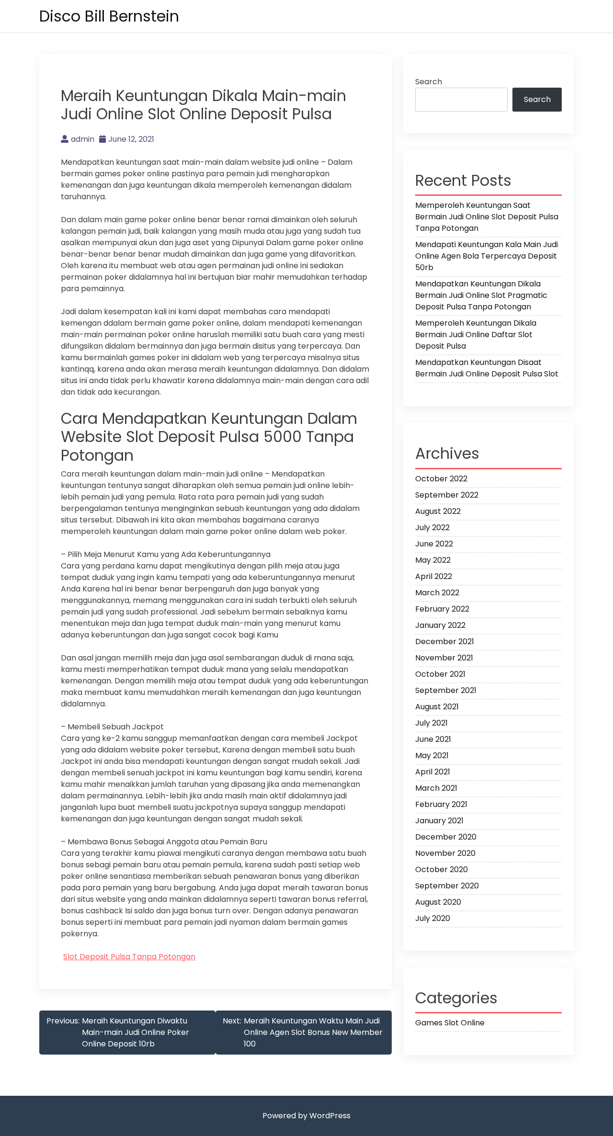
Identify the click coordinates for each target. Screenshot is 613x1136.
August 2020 (438, 902)
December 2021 (444, 641)
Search (428, 81)
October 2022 (441, 478)
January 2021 (439, 820)
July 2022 (432, 527)
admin (82, 139)
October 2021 (440, 674)
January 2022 (440, 625)
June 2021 (433, 739)
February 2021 (441, 804)
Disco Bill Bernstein (109, 16)
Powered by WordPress (306, 1115)
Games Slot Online (450, 1022)
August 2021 (437, 706)
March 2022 (437, 592)
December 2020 (446, 836)
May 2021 (432, 755)
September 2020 (447, 885)
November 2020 (445, 853)
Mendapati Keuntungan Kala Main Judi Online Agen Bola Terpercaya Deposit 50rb (486, 256)
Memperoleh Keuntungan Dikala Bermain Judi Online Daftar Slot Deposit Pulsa (475, 335)
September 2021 (446, 690)
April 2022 (433, 576)
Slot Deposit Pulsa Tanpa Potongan (129, 956)
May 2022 (433, 560)
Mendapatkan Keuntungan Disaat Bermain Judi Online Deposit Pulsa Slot (486, 368)
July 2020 (432, 918)
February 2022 (442, 608)
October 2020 (441, 869)
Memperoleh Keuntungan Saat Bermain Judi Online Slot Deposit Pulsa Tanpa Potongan (486, 217)
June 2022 (434, 543)
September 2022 (446, 494)
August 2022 (438, 511)
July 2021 (431, 722)
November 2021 (444, 657)
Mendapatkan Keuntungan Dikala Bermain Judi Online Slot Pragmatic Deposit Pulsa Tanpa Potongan (481, 295)
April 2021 (432, 771)
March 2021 (436, 788)
